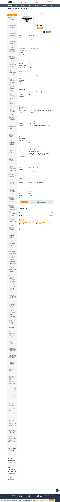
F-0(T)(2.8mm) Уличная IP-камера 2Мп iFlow (12, 315)
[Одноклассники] (48, 32)
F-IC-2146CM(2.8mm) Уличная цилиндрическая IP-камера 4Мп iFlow (12, 156)
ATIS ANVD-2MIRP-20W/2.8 (12, 355)
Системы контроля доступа (11, 451)
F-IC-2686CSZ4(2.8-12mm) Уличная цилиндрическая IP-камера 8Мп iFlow (12, 50)
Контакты (44, 5)
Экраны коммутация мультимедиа (11, 480)
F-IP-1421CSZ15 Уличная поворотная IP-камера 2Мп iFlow (12, 44)
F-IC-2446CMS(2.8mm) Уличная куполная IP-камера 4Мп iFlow (11, 159)
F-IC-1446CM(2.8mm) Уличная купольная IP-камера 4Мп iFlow (12, 246)
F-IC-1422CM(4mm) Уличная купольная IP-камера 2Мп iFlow (12, 287)
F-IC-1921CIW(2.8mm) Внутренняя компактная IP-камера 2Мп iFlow (12, 279)
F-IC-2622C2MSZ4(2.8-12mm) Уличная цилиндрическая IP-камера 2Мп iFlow (12, 102)
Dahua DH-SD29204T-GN (12, 350)
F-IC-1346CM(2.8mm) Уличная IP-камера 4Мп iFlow (12, 252)
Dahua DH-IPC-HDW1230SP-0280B (12, 383)
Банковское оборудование (12, 471)
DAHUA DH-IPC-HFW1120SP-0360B (12, 397)
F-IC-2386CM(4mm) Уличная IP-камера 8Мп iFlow (12, 121)
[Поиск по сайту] (52, 5)
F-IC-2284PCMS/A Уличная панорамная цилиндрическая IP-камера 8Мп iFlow (12, 52)
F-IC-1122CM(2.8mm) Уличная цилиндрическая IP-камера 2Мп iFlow (12, 295)
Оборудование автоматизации (10, 467)
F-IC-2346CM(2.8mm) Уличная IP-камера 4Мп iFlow (12, 153)
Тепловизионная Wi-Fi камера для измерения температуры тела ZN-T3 (12, 333)
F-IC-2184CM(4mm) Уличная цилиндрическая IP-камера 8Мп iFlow (12, 94)
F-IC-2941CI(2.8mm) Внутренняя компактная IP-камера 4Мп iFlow (12, 219)
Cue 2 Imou (10, 335)
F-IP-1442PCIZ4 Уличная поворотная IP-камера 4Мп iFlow (12, 61)
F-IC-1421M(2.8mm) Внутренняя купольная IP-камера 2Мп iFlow (12, 307)
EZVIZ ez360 (10, 370)
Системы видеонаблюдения (11, 15)
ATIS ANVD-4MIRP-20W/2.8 (12, 356)
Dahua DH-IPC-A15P (11, 432)
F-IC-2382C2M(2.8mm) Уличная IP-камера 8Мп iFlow (12, 132)
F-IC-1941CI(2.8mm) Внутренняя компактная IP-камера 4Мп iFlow (12, 272)
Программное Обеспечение (11, 441)
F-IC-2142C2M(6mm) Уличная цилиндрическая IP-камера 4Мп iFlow (12, 207)
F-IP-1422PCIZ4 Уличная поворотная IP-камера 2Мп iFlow (12, 75)
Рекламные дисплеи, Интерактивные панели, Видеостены (11, 477)
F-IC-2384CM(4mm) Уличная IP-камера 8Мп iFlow (12, 86)
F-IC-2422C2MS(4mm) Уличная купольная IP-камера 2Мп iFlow (12, 227)
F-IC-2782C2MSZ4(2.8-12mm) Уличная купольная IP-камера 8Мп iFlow (12, 67)
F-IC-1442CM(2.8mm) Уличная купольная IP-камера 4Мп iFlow (12, 257)
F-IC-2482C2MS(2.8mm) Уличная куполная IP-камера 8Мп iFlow (12, 135)
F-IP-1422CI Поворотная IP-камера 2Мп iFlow (12, 281)
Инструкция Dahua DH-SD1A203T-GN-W (27, 222)
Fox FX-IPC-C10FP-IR (11, 357)
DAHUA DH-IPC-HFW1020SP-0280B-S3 (12, 401)
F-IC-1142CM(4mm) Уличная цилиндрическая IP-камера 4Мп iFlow (12, 264)
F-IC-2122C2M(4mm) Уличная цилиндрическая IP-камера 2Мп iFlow (12, 233)
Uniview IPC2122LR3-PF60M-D (12, 417)
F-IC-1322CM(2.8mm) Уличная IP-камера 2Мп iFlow (12, 292)
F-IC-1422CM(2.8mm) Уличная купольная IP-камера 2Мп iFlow (12, 289)
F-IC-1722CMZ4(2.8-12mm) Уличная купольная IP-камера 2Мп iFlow (12, 225)
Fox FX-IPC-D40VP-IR (11, 362)
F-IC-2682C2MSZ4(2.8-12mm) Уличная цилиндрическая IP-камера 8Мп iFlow (12, 64)
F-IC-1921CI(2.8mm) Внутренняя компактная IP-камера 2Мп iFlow (12, 284)
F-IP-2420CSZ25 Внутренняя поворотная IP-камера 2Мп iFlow (12, 36)
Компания (10, 5)
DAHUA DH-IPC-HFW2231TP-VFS (12, 388)
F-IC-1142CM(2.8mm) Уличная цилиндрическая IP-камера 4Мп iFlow (12, 267)
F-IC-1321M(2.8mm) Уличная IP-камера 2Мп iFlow (12, 313)
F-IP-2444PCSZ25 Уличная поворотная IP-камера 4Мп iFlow (12, 20)
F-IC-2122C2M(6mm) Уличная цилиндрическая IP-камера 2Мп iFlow (12, 241)
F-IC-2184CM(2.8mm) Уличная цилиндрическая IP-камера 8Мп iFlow (12, 88)
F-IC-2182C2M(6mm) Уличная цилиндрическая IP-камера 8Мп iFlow (12, 137)
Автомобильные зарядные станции (12, 473)
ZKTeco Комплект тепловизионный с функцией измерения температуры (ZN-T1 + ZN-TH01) (12, 327)
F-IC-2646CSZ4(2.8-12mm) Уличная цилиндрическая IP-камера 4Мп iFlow (12, 58)
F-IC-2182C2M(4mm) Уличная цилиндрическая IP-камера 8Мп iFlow (12, 143)
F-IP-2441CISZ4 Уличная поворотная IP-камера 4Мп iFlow (12, 72)
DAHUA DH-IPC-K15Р (11, 406)
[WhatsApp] (47, 32)
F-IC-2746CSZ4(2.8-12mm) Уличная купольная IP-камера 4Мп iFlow (12, 56)
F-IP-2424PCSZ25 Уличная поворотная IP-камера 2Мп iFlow (12, 23)
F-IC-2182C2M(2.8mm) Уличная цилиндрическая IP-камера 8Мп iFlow (12, 140)
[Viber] (46, 32)
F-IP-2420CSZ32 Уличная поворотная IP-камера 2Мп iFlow (12, 31)
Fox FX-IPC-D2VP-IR (11, 364)
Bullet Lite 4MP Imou (11, 343)
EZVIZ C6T (10, 371)
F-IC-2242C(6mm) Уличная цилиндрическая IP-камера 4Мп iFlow (12, 151)
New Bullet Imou (11, 341)
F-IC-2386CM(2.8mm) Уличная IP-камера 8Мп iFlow (12, 111)
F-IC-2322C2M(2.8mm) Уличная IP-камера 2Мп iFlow (12, 244)
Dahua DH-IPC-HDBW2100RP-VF (11, 380)
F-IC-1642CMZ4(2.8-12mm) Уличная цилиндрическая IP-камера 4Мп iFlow (12, 171)
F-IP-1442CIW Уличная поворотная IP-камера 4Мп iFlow (12, 269)
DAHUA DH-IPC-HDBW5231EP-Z (11, 412)
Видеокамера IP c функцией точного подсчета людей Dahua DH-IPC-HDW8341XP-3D (12, 320)
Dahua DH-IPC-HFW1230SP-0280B (12, 381)
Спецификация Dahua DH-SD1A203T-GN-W (45, 222)
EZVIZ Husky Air (11, 376)
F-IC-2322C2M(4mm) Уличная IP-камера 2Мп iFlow (12, 238)
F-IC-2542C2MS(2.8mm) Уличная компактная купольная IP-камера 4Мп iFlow (12, 176)
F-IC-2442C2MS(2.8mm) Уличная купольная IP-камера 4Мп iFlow (12, 197)
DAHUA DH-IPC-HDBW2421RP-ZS (11, 403)
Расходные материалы (11, 460)
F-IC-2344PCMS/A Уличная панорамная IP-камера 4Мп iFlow (12, 80)
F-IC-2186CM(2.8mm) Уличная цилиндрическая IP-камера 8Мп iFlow (12, 119)
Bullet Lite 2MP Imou (11, 342)
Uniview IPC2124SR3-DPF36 (12, 413)
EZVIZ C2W (10, 368)
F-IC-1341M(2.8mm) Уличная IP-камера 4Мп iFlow (12, 302)
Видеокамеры (10, 17)
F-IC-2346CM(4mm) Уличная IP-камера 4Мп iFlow (12, 169)
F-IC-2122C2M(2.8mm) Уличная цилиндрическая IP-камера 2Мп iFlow (12, 235)
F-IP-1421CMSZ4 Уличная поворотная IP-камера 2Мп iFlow (12, 127)
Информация (30, 496)
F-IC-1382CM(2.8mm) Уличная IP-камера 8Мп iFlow (12, 186)
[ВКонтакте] (43, 32)
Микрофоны (9, 442)
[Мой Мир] (50, 32)
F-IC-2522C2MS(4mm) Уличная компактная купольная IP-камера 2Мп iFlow (12, 216)
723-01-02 (42, 2)
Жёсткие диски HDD (10, 446)
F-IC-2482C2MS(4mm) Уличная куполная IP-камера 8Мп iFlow (11, 145)
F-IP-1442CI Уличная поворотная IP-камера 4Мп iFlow (12, 275)
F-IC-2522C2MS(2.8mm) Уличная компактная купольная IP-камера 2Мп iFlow (12, 210)
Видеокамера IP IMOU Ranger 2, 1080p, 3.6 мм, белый (12, 331)
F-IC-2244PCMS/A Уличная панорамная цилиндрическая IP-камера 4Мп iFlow (12, 83)
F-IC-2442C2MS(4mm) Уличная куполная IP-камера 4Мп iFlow (11, 205)
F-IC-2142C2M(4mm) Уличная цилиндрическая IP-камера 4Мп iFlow (12, 199)
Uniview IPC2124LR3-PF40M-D (12, 423)
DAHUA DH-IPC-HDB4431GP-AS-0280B (12, 410)
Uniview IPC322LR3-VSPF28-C (12, 425)
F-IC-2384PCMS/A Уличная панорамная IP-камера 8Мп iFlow (12, 70)
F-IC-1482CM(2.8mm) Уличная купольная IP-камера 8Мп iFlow (12, 183)
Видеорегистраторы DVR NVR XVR (12, 439)
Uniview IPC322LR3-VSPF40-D (12, 427)
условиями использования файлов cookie (41, 500)
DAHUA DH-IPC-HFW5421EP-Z (12, 395)
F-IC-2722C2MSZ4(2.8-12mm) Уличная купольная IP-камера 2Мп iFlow (12, 106)
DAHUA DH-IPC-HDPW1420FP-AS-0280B (12, 385)
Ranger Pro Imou (11, 336)
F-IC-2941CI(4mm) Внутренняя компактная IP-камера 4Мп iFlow (12, 213)
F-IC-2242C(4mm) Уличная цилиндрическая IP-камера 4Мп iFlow (12, 164)
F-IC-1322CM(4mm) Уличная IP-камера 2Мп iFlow (12, 299)
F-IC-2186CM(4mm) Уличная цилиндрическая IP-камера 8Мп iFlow (12, 109)
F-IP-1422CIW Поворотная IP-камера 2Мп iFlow (12, 277)
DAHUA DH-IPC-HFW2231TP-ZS (12, 390)
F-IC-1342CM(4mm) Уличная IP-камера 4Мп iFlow (12, 259)
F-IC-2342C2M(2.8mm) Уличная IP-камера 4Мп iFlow (12, 202)
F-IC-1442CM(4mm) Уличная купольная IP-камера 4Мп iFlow (12, 254)
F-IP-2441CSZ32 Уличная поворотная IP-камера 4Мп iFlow (12, 26)
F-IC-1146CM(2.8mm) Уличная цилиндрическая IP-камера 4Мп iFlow (12, 249)
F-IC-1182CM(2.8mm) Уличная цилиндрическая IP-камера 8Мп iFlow (12, 189)
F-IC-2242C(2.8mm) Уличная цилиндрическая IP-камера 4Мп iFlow (12, 167)
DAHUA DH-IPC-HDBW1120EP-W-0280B (12, 408)
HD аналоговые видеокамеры (10, 436)
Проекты (28, 5)
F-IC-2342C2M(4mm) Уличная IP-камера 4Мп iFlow (12, 191)
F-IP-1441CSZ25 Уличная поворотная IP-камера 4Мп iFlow (12, 34)
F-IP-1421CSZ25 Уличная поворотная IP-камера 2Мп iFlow (12, 39)
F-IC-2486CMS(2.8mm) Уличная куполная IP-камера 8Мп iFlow (11, 117)
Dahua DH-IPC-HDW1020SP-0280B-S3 (12, 378)
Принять (51, 500)
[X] (44, 32)
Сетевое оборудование (11, 469)
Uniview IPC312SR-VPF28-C (12, 430)
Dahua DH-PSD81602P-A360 (12, 349)
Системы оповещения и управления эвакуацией (11, 455)
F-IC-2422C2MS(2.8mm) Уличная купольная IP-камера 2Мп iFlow (12, 230)
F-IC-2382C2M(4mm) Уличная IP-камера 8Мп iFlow (12, 129)
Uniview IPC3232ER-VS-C (12, 431)
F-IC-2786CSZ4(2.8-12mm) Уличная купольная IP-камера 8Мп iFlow (12, 47)
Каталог (16, 5)
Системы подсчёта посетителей (11, 458)
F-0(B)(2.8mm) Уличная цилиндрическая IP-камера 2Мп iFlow (12, 317)
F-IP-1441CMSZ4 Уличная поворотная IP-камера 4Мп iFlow (12, 124)
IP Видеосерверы (10, 440)
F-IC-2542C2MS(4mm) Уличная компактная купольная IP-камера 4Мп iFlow (12, 180)
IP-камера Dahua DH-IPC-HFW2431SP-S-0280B (12, 405)
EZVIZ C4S (10, 375)
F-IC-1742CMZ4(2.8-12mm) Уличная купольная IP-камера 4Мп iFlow (12, 174)
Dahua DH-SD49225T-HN (12, 348)
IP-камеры (9, 18)
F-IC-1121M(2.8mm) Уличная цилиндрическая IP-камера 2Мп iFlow (12, 310)
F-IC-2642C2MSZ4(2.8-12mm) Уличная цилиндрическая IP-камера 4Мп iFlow (12, 99)
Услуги (22, 5)
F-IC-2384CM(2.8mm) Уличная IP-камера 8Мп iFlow (12, 91)
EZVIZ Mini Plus (11, 369)
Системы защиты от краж (12, 448)
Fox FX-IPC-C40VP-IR (11, 363)
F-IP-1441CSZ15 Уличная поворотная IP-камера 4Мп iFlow (12, 42)
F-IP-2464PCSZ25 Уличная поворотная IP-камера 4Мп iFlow (12, 28)
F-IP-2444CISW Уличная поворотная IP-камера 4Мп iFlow (12, 78)
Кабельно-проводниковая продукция (12, 462)
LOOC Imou (10, 337)
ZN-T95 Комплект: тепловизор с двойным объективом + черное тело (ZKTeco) (12, 323)
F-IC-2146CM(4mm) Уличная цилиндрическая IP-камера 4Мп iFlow (12, 148)
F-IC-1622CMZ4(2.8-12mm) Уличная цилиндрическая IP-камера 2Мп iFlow (12, 222)
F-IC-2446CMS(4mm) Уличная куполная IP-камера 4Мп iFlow (11, 161)
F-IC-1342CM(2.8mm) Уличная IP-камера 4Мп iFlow (12, 261)
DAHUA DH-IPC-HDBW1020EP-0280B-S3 (12, 399)
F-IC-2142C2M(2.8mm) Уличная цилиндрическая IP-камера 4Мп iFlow (12, 194)
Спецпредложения (36, 5)
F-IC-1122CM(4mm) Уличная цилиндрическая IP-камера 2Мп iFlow (12, 297)
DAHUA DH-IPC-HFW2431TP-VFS (12, 392)
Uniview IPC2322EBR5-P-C (12, 422)
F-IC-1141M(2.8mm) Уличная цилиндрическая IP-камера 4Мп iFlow (12, 305)
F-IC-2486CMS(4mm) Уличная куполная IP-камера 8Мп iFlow (11, 114)
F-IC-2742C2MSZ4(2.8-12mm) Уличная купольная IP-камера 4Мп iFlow (12, 96)
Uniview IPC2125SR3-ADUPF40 (11, 420)
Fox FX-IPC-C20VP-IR (11, 361)
